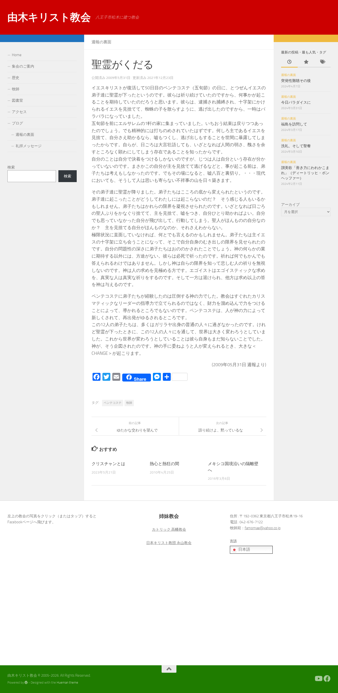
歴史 (15, 77)
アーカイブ (290, 204)
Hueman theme (67, 682)
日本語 (243, 550)
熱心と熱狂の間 (164, 463)
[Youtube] (318, 678)
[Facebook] (327, 678)
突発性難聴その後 (296, 80)
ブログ (17, 123)
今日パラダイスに (296, 102)
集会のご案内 (23, 66)
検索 (11, 167)
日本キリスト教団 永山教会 (169, 543)
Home (17, 55)
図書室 (17, 100)
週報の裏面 (101, 42)
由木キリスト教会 (49, 17)
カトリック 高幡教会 (169, 529)
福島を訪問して (294, 124)
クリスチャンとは (108, 463)
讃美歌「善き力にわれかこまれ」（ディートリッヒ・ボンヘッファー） (305, 173)
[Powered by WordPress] (26, 682)
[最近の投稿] (289, 62)
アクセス (19, 112)
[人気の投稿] (306, 62)
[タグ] (322, 62)
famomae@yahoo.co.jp (263, 528)
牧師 (129, 403)
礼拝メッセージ (29, 146)
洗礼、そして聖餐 (296, 146)
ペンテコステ (112, 403)
